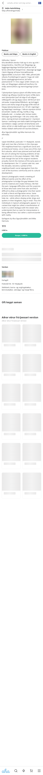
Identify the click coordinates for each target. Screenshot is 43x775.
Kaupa (21, 235)
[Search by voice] (24, 770)
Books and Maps (10, 54)
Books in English (29, 54)
